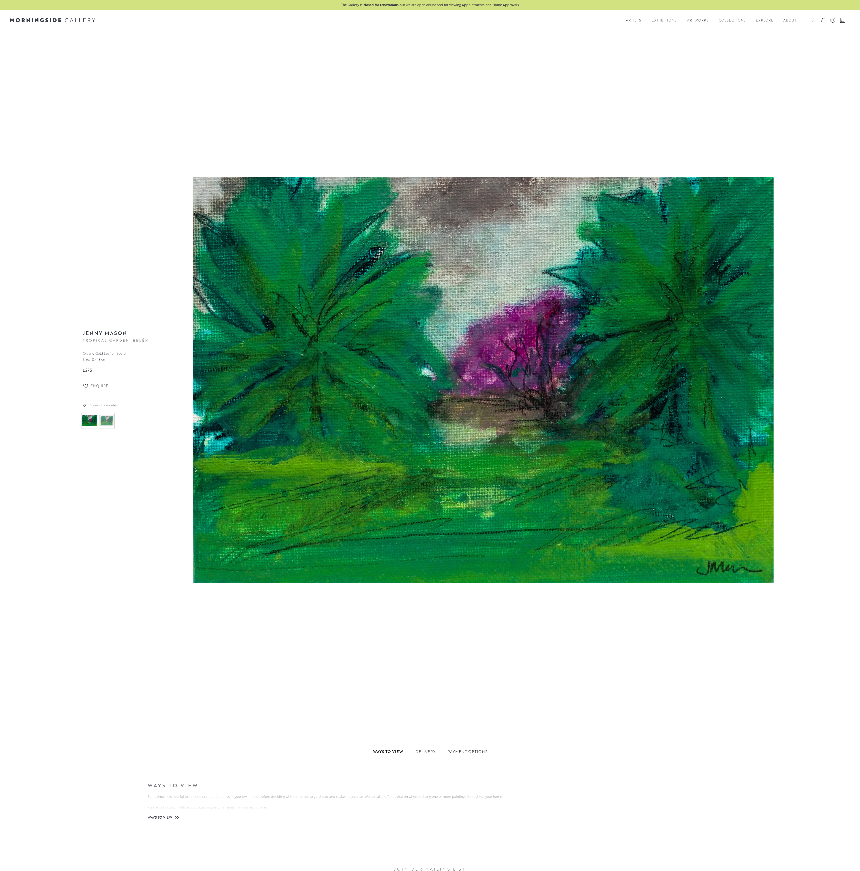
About (789, 20)
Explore (764, 20)
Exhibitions (664, 20)
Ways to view (160, 817)
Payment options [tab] (467, 751)
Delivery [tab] (426, 751)
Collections (732, 20)
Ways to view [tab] (388, 751)
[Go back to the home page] (52, 20)
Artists (633, 20)
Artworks (698, 20)
